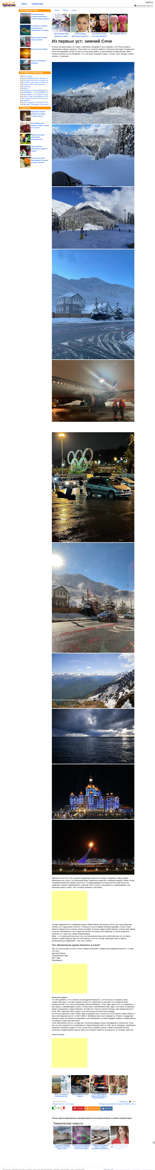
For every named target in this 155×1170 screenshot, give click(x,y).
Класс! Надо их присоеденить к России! (37, 96)
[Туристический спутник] (9, 6)
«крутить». (27, 86)
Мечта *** (27, 88)
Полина (134, 1101)
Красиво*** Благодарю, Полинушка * (36, 104)
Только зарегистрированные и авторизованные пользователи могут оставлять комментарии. (92, 1118)
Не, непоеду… (29, 76)
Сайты (24, 4)
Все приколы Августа (118, 33)
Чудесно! (27, 100)
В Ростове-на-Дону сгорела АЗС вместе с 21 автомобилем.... (99, 1096)
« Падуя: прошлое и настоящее (63, 1104)
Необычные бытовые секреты (80, 1095)
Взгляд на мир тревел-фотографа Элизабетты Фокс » (117, 1104)
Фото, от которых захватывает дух (61, 1095)
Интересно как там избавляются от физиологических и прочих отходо (48, 90)
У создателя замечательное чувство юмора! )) (40, 98)
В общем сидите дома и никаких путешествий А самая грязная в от (47, 82)
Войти (149, 2)
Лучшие (74, 10)
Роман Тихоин (62, 1101)
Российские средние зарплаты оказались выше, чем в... (62, 1146)
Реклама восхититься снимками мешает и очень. (40, 80)
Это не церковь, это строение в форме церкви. (40, 102)
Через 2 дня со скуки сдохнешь (34, 84)
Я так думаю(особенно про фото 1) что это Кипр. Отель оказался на (47, 78)
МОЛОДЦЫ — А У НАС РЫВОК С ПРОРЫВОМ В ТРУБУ (43, 92)
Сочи (56, 1101)
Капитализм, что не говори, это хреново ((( (38, 94)
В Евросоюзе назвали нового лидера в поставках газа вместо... (101, 1146)
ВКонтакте (108, 1108)
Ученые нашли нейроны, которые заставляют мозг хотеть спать (81, 1146)
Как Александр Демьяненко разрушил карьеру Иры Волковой (80, 36)
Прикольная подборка (118, 1094)
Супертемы (25, 108)
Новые (57, 10)
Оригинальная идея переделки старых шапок (61, 36)
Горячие (65, 10)
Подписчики (37, 4)
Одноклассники (94, 1108)
